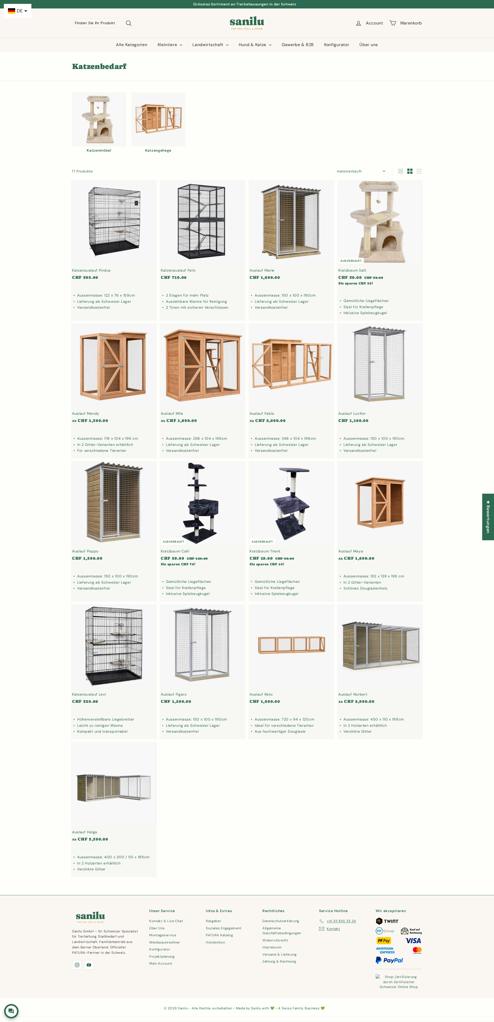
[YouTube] (89, 965)
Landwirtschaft (208, 44)
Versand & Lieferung (279, 954)
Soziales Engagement (223, 928)
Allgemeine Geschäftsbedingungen (281, 931)
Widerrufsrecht (275, 940)
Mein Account (160, 963)
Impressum (271, 947)
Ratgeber (213, 921)
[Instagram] (77, 965)
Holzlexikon (215, 942)
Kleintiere (168, 44)
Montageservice (162, 935)
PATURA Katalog (219, 935)
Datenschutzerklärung (280, 921)
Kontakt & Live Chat (166, 921)
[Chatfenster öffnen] (11, 1011)
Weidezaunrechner (164, 942)
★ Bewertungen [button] (488, 517)
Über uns (368, 44)
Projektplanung (162, 956)
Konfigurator (336, 44)
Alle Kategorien (131, 44)
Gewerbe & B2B (298, 44)
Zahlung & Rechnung (279, 961)
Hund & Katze (253, 44)
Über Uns (157, 928)
